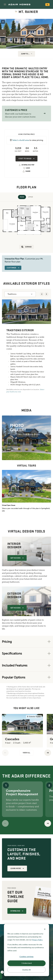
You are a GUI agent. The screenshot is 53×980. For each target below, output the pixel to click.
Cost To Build (25, 158)
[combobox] (20, 294)
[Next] (47, 823)
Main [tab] (22, 197)
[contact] (47, 4)
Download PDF (28, 165)
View (15, 449)
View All (26, 753)
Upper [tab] (30, 197)
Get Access (15, 558)
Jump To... (25, 54)
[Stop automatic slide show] (3, 22)
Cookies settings (26, 957)
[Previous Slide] (4, 33)
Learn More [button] (15, 868)
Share (28, 171)
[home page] (19, 4)
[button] (5, 4)
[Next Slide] (49, 33)
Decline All (26, 970)
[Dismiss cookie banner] (45, 929)
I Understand (26, 963)
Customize (11, 268)
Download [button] (15, 911)
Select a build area (20, 140)
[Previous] (5, 752)
